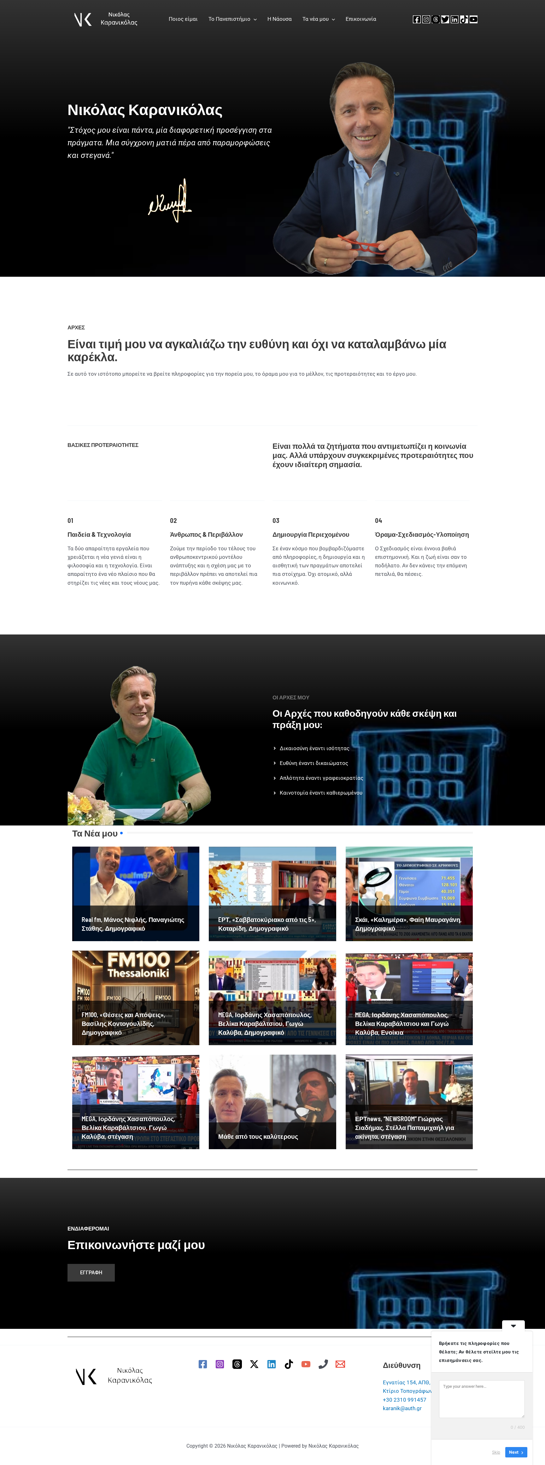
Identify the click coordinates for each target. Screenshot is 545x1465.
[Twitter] (445, 19)
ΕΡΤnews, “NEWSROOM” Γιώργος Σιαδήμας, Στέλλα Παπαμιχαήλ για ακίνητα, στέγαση (404, 1127)
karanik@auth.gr (402, 1408)
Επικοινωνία (361, 19)
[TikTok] (464, 19)
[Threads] (436, 19)
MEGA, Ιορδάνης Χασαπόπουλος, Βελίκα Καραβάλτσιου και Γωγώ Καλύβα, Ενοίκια (402, 1023)
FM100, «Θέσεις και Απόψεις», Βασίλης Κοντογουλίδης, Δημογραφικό (123, 1023)
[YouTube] (474, 19)
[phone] (324, 1364)
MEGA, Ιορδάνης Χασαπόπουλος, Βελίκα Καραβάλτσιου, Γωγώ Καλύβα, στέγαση (128, 1127)
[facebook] (204, 1364)
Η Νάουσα (279, 19)
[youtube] (307, 1364)
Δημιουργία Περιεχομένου (310, 534)
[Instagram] (426, 19)
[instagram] (221, 1364)
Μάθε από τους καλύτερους (258, 1136)
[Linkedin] (455, 19)
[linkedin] (272, 1364)
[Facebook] (417, 19)
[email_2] (341, 1364)
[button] (253, 19)
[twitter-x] (255, 1364)
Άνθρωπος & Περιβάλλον (206, 534)
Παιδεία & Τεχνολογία (99, 534)
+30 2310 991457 (404, 1400)
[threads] (238, 1364)
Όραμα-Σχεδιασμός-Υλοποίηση (422, 534)
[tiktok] (290, 1364)
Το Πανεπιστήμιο (229, 19)
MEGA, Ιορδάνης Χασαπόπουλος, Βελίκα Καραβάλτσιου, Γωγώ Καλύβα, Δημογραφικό (265, 1023)
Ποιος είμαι (183, 19)
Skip (496, 1452)
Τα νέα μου (315, 19)
